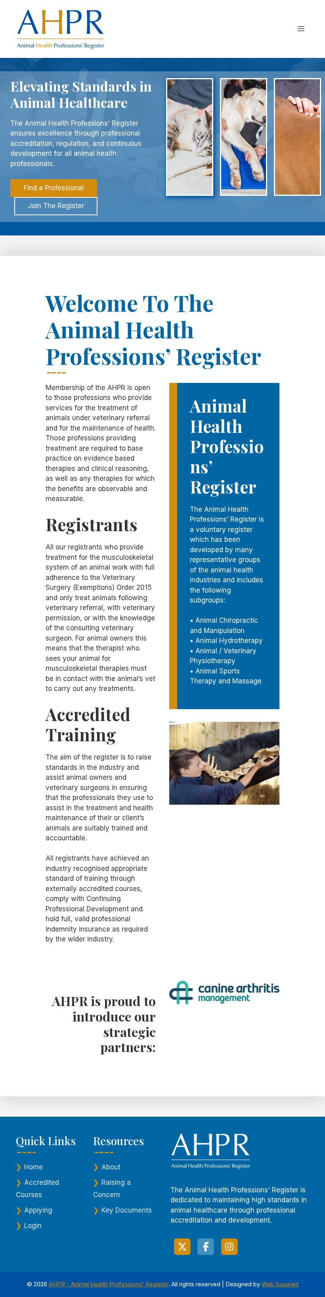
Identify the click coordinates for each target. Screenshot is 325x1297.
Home (33, 1167)
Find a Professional (54, 188)
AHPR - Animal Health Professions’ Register (108, 1284)
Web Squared (280, 1284)
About (110, 1167)
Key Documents (126, 1210)
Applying (38, 1210)
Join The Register (56, 206)
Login (33, 1226)
